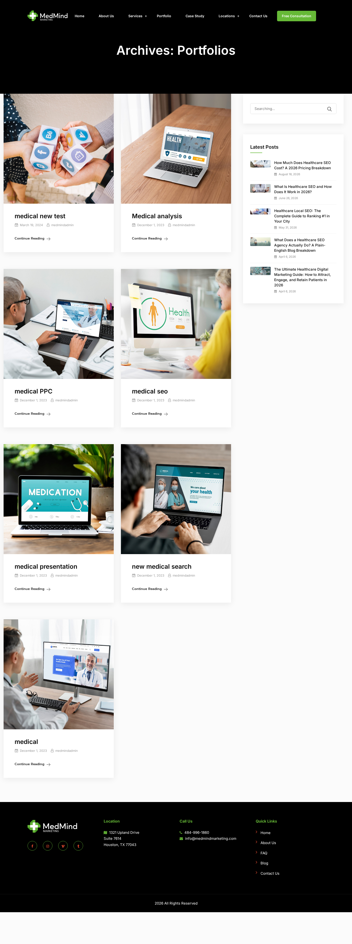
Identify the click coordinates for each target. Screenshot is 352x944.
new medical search (162, 566)
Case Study (195, 16)
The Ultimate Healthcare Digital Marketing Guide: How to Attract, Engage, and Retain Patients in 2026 (302, 277)
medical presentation (46, 566)
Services (135, 16)
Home (79, 16)
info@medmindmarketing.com (210, 838)
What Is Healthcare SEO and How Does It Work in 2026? (303, 189)
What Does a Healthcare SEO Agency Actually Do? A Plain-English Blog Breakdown (299, 245)
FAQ (264, 853)
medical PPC (33, 391)
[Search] (332, 106)
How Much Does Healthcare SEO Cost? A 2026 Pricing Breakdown (302, 165)
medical (26, 741)
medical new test (40, 216)
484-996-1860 (196, 832)
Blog (264, 863)
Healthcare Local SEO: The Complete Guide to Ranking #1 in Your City (302, 216)
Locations (227, 16)
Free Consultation (296, 16)
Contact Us (258, 16)
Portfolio (164, 16)
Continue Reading (29, 238)
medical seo (150, 391)
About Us (106, 16)
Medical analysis (157, 216)
